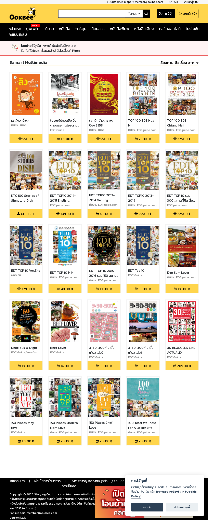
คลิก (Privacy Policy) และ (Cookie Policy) (164, 493)
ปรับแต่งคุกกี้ (182, 507)
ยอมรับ (147, 507)
